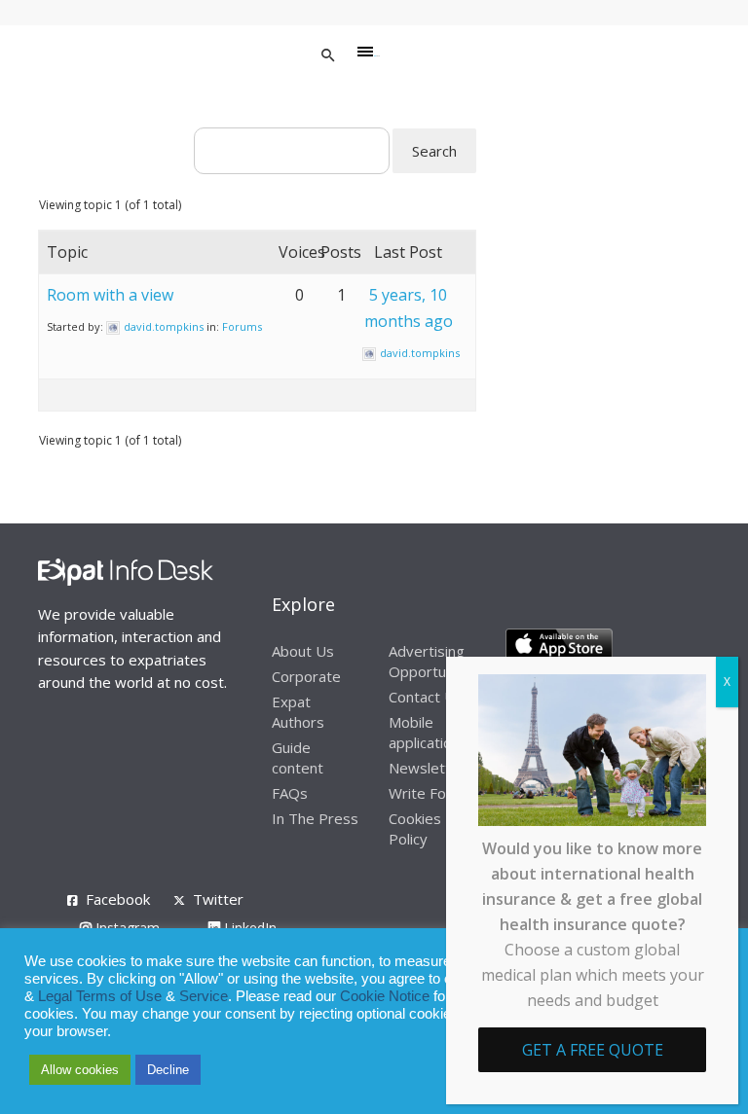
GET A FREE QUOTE (592, 1049)
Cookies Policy (415, 828)
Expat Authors (298, 712)
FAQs (290, 793)
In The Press (315, 818)
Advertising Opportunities (435, 661)
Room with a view (110, 294)
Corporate (306, 676)
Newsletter (427, 767)
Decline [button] (168, 1069)
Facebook (118, 899)
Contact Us (426, 696)
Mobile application (424, 732)
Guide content (297, 757)
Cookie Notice (385, 996)
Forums (242, 326)
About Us (303, 651)
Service (203, 996)
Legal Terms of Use (100, 996)
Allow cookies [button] (80, 1069)
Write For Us (431, 793)
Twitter (218, 899)
